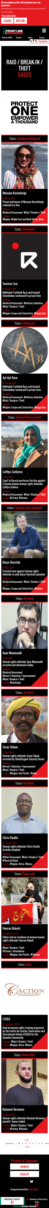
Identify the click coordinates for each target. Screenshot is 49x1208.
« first (26, 1140)
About (30, 37)
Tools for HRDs (7, 37)
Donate (18, 37)
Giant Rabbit (33, 1189)
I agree (7, 21)
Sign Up (24, 1174)
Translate (43, 41)
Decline (20, 21)
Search (41, 37)
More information (9, 15)
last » (27, 1147)
